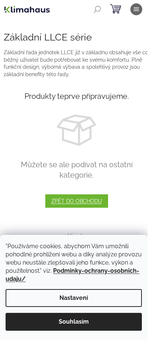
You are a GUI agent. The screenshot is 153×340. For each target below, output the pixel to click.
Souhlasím (74, 321)
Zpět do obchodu (76, 201)
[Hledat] (97, 9)
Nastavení (73, 297)
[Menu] (136, 9)
